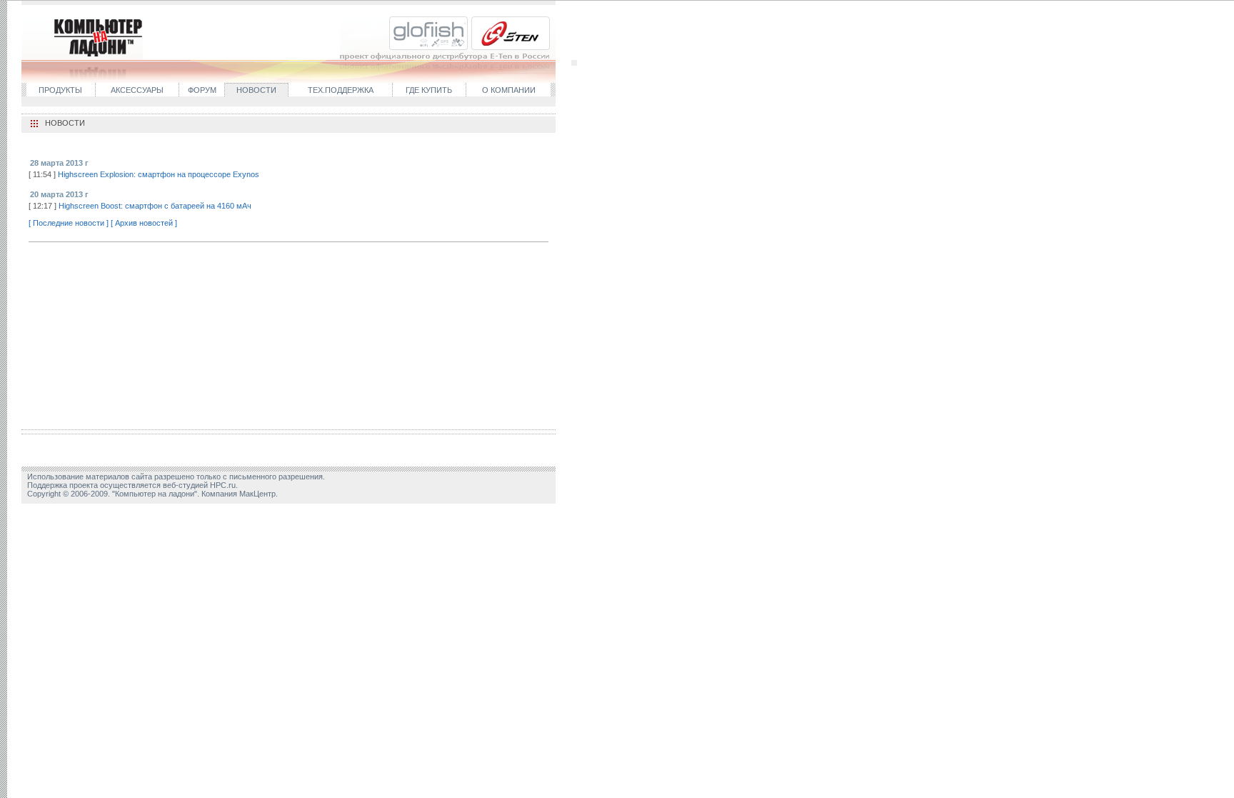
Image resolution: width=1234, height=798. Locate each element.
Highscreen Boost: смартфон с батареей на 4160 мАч (155, 205)
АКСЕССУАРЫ (137, 90)
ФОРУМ (202, 90)
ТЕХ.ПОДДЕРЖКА (340, 90)
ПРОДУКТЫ (60, 90)
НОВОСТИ (256, 90)
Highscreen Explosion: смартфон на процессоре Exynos (158, 174)
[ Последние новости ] (69, 223)
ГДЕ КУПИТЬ (429, 90)
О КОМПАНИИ (509, 90)
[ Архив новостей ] (144, 223)
